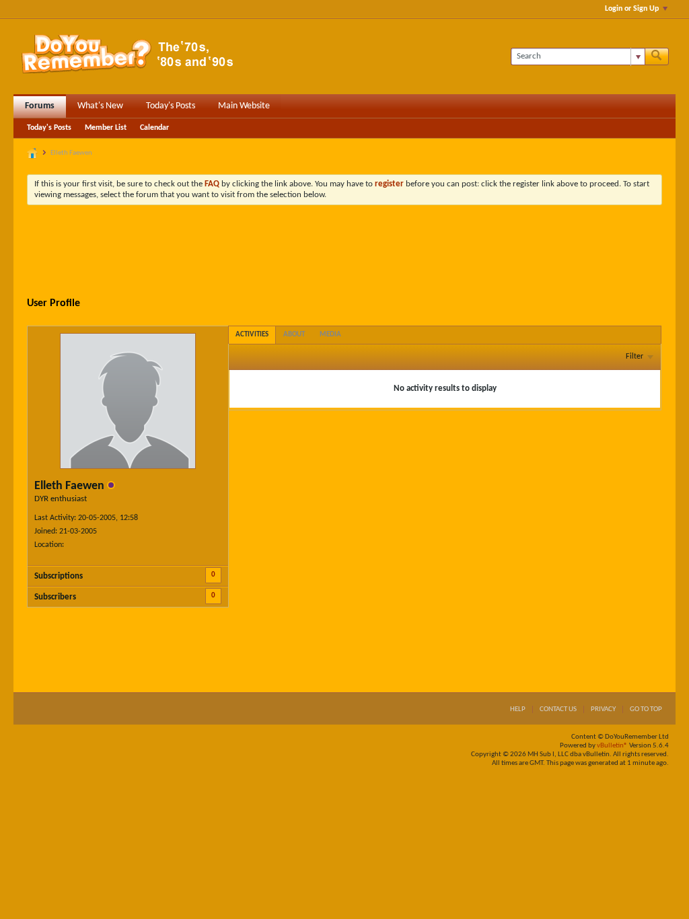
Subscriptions (58, 576)
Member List (105, 128)
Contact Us (558, 709)
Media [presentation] (330, 334)
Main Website (244, 106)
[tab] (252, 335)
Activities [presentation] (251, 334)
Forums (40, 106)
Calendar (154, 128)
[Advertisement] (344, 252)
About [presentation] (294, 334)
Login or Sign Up (632, 9)
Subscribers (55, 597)
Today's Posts (170, 106)
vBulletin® (612, 745)
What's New (100, 106)
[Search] (657, 56)
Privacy (603, 709)
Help (517, 709)
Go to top (646, 709)
